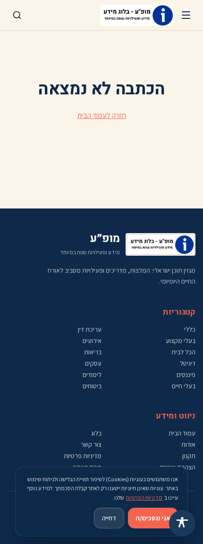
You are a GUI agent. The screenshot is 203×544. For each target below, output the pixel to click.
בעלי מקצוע (180, 340)
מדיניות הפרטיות (144, 497)
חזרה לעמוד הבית (101, 115)
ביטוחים (92, 386)
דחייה (109, 518)
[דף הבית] (136, 15)
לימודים (92, 374)
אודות (188, 444)
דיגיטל (187, 363)
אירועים (92, 340)
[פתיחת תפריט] (186, 15)
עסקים (93, 363)
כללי (189, 329)
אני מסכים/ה (152, 518)
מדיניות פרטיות (83, 456)
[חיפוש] (17, 15)
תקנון (188, 456)
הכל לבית (183, 352)
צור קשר (91, 444)
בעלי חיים (183, 386)
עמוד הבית (182, 433)
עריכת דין (90, 329)
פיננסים (186, 374)
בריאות (93, 352)
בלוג (96, 433)
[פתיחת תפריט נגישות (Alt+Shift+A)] (182, 523)
